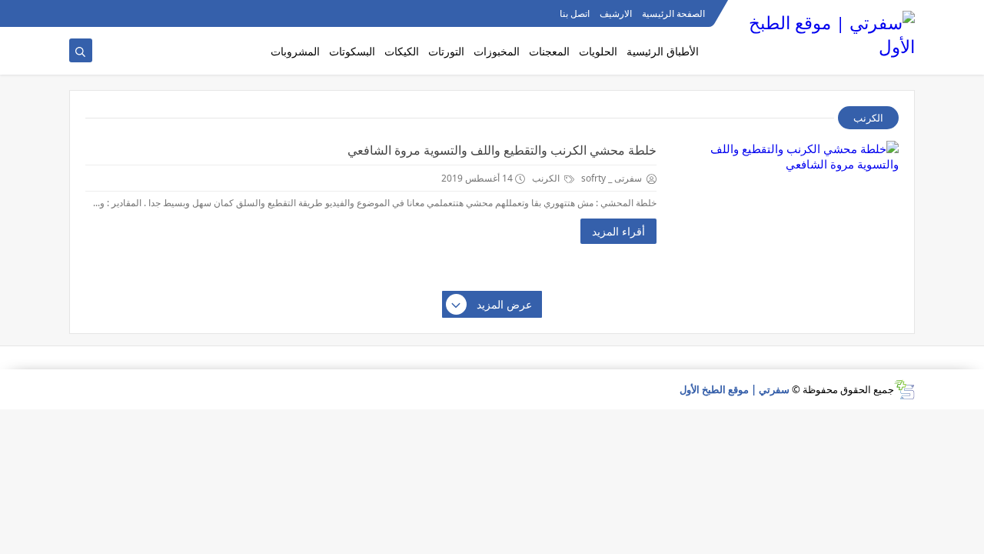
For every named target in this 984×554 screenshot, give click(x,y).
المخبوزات (497, 51)
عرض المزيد (504, 304)
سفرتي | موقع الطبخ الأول (735, 389)
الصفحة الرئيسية (673, 13)
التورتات (446, 51)
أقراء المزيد (618, 231)
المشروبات (295, 51)
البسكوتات (352, 51)
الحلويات (598, 51)
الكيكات (401, 51)
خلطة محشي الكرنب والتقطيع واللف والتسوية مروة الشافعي (502, 150)
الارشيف (616, 13)
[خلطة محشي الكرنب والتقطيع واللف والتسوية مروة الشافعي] (783, 210)
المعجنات (549, 51)
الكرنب (547, 178)
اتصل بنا (575, 13)
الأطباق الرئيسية (663, 51)
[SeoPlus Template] (904, 389)
